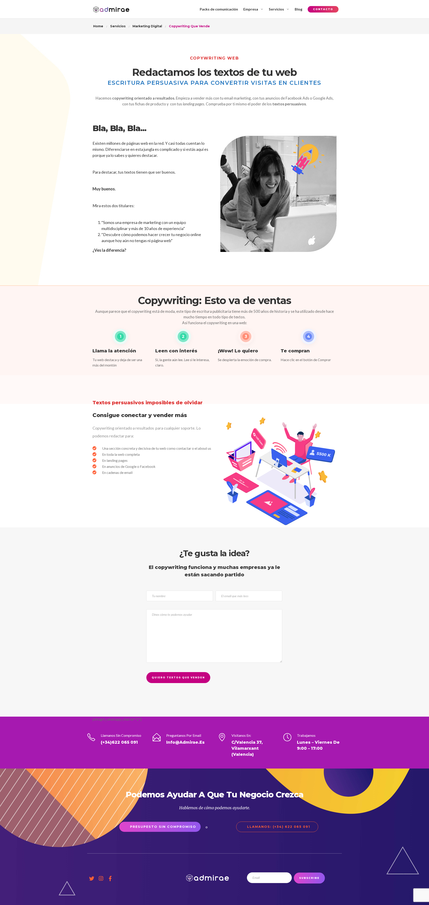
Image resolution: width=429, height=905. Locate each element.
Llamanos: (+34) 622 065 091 (278, 827)
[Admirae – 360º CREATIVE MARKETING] (111, 9)
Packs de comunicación (219, 9)
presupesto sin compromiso (163, 827)
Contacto (323, 9)
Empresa (250, 9)
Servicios (276, 9)
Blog (298, 9)
